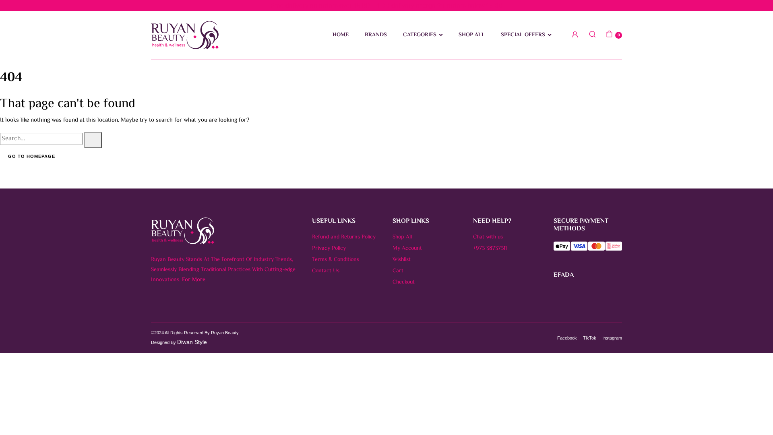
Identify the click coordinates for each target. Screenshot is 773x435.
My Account (407, 248)
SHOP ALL (472, 35)
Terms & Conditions (335, 259)
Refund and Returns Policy (344, 237)
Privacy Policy (329, 248)
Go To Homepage (31, 156)
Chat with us (488, 237)
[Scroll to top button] (755, 417)
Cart (398, 271)
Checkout (404, 282)
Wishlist (402, 259)
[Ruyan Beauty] (185, 35)
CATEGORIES (419, 35)
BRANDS (376, 35)
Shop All (402, 237)
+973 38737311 (490, 248)
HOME (341, 35)
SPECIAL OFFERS (523, 35)
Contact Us (325, 271)
